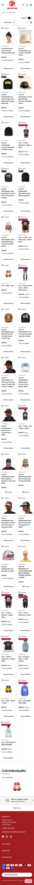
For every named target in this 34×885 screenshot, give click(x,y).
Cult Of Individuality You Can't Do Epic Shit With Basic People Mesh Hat (7, 99)
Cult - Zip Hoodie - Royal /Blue (25, 702)
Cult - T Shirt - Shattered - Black (24, 614)
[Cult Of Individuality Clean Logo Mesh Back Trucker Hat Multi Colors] (8, 226)
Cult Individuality (11, 12)
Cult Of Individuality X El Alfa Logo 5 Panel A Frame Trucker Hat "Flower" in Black (8, 382)
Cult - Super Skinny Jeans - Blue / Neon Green (25, 288)
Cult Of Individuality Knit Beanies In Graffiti (7, 569)
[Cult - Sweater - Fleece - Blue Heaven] (25, 645)
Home (3, 12)
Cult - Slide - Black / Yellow (8, 702)
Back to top (17, 808)
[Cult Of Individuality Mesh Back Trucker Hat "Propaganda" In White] (25, 507)
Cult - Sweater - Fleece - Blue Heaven (24, 659)
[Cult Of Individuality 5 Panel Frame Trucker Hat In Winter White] (25, 366)
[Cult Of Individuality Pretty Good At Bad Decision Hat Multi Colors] (25, 83)
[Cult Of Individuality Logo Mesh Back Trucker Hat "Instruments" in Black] (8, 177)
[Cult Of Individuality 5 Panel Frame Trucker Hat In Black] (8, 414)
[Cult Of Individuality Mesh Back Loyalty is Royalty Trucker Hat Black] (8, 463)
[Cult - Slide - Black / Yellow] (8, 689)
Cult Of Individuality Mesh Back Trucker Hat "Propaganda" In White (24, 522)
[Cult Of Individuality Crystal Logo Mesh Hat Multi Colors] (8, 131)
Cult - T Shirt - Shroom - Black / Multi (7, 615)
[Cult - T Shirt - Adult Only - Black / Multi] (8, 645)
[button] (31, 5)
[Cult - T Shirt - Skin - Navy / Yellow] (25, 414)
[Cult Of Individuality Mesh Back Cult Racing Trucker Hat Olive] (25, 463)
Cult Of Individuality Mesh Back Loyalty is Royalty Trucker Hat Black (8, 479)
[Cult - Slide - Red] (8, 274)
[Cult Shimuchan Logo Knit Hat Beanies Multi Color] (8, 37)
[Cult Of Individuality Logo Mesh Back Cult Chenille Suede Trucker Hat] (8, 318)
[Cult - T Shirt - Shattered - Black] (25, 601)
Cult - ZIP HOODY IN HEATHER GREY (8, 743)
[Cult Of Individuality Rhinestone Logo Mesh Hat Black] (25, 177)
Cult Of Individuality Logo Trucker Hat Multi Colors (24, 52)
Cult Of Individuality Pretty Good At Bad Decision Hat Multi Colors (25, 99)
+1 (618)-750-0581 (8, 828)
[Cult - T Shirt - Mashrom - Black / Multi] (25, 131)
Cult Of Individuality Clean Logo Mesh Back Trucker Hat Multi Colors (8, 241)
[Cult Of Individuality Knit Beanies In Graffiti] (8, 555)
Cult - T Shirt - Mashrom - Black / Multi (25, 145)
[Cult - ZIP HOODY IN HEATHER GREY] (8, 731)
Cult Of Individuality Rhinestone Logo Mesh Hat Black (24, 192)
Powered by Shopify (18, 880)
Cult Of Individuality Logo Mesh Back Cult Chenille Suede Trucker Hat (7, 334)
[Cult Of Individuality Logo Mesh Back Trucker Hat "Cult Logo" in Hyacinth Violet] (8, 507)
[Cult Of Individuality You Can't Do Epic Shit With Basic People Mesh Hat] (8, 83)
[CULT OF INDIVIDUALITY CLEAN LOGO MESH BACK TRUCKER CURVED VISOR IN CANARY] (25, 555)
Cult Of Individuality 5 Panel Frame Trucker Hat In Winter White (23, 382)
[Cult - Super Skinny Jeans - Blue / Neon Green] (25, 274)
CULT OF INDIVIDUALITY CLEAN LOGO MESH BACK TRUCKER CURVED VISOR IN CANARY (25, 572)
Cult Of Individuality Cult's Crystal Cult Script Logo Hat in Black (25, 333)
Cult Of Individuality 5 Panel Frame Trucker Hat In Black (6, 430)
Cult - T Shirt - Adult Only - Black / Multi (8, 659)
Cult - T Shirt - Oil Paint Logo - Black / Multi (25, 239)
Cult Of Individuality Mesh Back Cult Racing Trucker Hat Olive (24, 478)
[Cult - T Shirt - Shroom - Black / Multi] (8, 601)
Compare (24, 18)
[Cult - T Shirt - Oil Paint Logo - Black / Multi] (25, 226)
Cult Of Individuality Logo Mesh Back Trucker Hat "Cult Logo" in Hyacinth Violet (8, 522)
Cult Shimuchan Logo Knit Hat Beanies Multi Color (8, 51)
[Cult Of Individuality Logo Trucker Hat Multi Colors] (25, 37)
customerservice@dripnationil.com (13, 832)
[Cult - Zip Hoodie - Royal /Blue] (25, 689)
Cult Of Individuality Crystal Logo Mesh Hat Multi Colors (8, 146)
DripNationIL (9, 880)
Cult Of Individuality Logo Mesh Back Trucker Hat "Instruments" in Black (8, 193)
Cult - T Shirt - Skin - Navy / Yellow (25, 427)
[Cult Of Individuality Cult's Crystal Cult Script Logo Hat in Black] (25, 318)
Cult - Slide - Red (7, 286)
